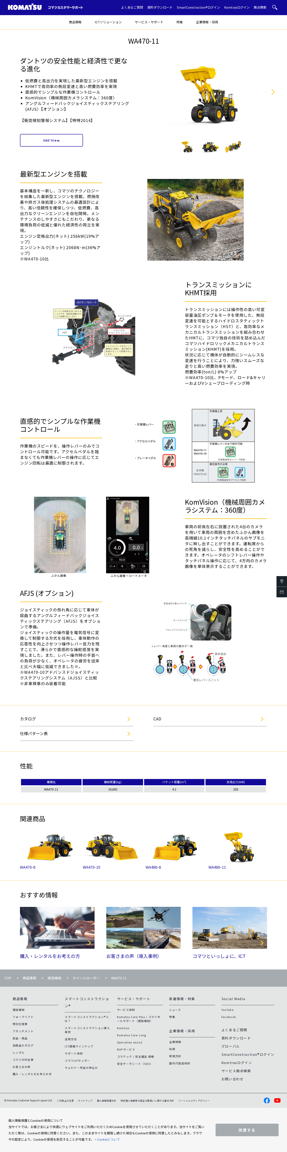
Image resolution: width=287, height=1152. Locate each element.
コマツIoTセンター (77, 1061)
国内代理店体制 (179, 1063)
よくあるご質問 (132, 7)
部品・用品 (20, 1038)
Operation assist (129, 1042)
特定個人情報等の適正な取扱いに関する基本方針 (147, 1100)
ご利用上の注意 (65, 1100)
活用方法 (71, 1039)
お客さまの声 (22, 1067)
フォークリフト (23, 1017)
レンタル (19, 1053)
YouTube (227, 1010)
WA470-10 (91, 867)
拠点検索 (260, 7)
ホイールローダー (86, 977)
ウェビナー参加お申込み (81, 1068)
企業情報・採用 (207, 22)
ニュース (175, 1010)
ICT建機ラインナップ (79, 1046)
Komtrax (123, 1028)
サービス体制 (126, 1010)
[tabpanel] (187, 146)
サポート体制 (74, 1053)
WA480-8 (153, 867)
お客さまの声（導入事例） (134, 955)
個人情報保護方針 (106, 1100)
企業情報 (175, 1042)
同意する (247, 1130)
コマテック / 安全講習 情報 (135, 1057)
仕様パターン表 (34, 733)
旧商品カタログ (23, 1045)
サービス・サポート (149, 22)
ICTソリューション (108, 22)
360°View (51, 140)
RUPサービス (126, 1049)
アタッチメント (23, 1031)
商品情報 (75, 22)
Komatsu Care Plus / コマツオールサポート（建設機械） (138, 1019)
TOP (7, 977)
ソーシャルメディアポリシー (194, 1100)
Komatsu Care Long (131, 1035)
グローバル (230, 1046)
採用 (172, 1049)
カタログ (28, 718)
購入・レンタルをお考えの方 (50, 955)
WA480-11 (217, 867)
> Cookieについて (107, 1139)
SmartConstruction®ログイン (198, 7)
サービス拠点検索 (236, 1070)
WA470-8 (27, 867)
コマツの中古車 (23, 1060)
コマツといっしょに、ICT (219, 955)
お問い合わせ (232, 1078)
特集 (179, 22)
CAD (157, 718)
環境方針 (175, 1056)
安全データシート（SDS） (135, 1064)
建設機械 (54, 977)
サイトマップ (85, 1100)
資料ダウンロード (159, 7)
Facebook (228, 1017)
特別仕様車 (20, 1024)
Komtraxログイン (237, 7)
